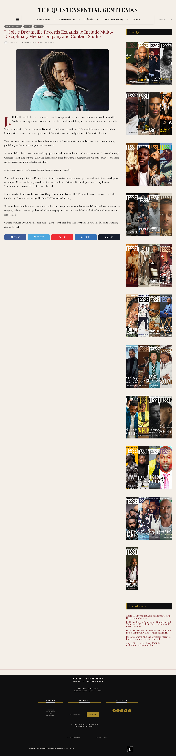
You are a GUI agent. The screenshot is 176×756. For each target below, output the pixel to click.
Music (28, 26)
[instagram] (129, 710)
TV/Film (38, 26)
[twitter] (118, 710)
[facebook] (114, 710)
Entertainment (13, 26)
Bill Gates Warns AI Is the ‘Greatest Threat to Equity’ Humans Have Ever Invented (148, 637)
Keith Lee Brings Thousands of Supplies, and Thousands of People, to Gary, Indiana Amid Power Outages (148, 624)
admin (14, 42)
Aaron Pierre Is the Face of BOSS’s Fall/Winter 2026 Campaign (143, 644)
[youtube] (125, 710)
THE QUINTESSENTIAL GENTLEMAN (88, 9)
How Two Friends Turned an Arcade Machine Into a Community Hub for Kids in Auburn (148, 631)
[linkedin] (121, 710)
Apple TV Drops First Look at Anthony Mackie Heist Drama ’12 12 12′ (148, 616)
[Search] (172, 19)
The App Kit (70, 749)
